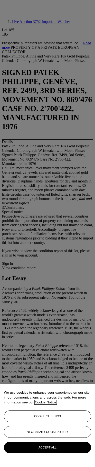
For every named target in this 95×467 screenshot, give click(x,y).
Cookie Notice (45, 402)
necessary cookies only (47, 432)
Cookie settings (47, 416)
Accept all (47, 447)
